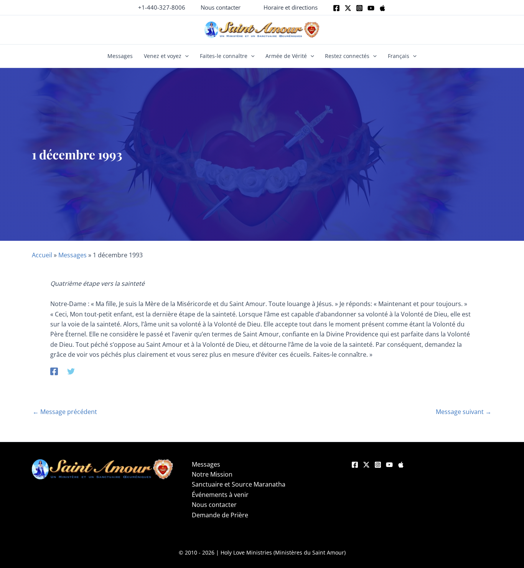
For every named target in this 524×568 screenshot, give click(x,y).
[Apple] (382, 8)
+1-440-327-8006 (161, 7)
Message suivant (463, 412)
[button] (220, 7)
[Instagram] (359, 8)
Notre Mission (212, 474)
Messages (120, 56)
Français (398, 56)
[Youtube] (370, 8)
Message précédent (65, 412)
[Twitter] (347, 8)
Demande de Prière (220, 515)
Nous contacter (214, 504)
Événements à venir (220, 494)
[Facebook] (336, 8)
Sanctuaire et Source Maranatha (238, 484)
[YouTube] (389, 464)
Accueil (42, 255)
